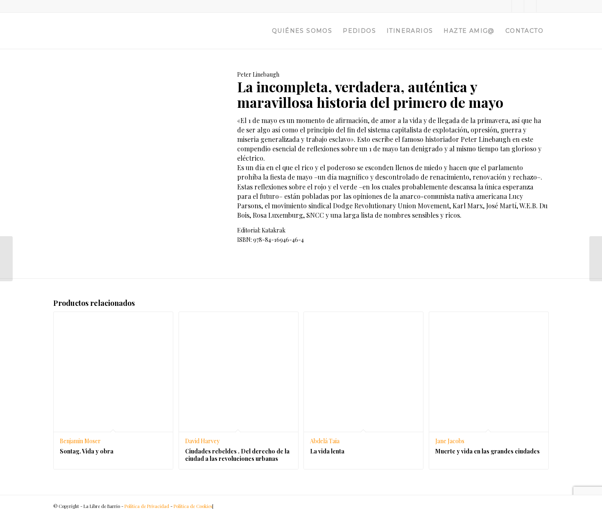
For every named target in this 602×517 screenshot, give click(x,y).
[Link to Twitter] (505, 6)
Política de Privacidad (146, 506)
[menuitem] (302, 31)
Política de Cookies (193, 506)
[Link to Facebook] (518, 6)
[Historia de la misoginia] (595, 258)
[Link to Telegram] (542, 6)
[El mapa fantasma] (6, 258)
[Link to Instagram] (530, 6)
